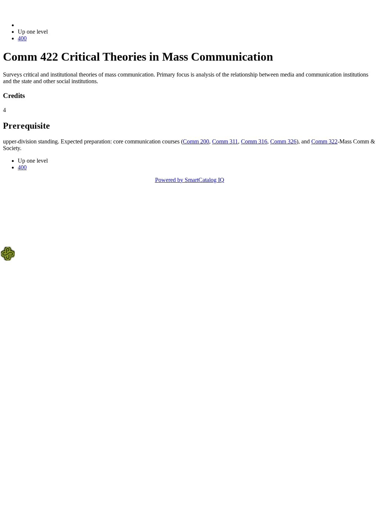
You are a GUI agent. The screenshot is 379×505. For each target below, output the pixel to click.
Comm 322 (324, 141)
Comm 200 (196, 141)
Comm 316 (254, 141)
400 (22, 38)
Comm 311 (225, 141)
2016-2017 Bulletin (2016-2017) (56, 25)
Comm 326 (283, 141)
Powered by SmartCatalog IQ (189, 180)
